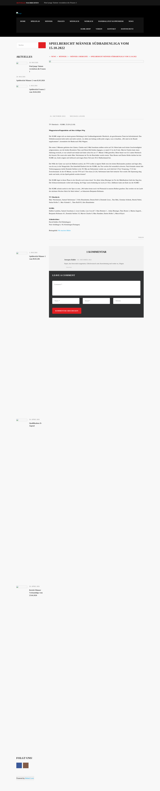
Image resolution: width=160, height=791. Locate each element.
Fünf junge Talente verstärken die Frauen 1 (60, 3)
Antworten (69, 267)
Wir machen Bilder (64, 230)
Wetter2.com (29, 778)
